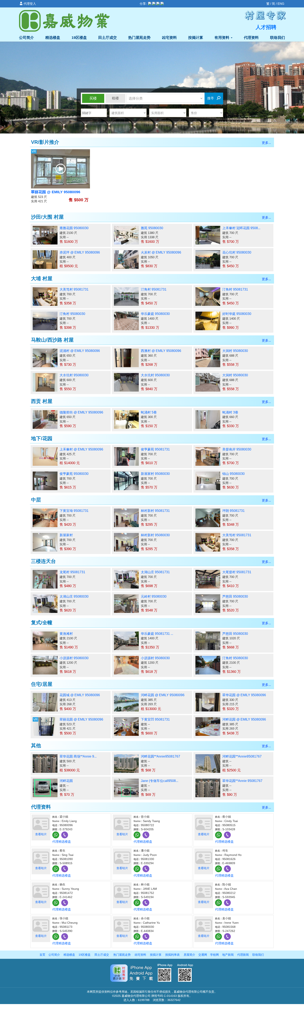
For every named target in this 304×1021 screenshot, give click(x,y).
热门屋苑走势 (139, 38)
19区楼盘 (79, 38)
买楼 (93, 98)
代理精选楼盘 (61, 841)
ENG (281, 3)
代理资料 (251, 38)
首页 (42, 954)
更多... (266, 142)
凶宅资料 (169, 38)
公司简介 (26, 38)
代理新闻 (243, 954)
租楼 (115, 98)
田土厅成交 (107, 38)
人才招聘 (266, 27)
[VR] (60, 168)
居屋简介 (189, 954)
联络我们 (277, 38)
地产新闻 (228, 954)
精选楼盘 (52, 38)
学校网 (214, 954)
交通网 (202, 954)
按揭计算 (195, 38)
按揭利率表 (172, 954)
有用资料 (222, 38)
